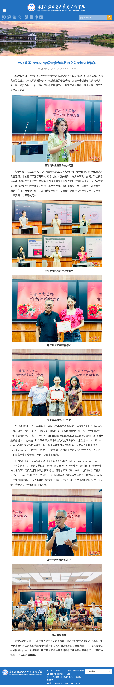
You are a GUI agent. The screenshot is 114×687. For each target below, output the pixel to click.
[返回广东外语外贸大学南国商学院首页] (57, 7)
